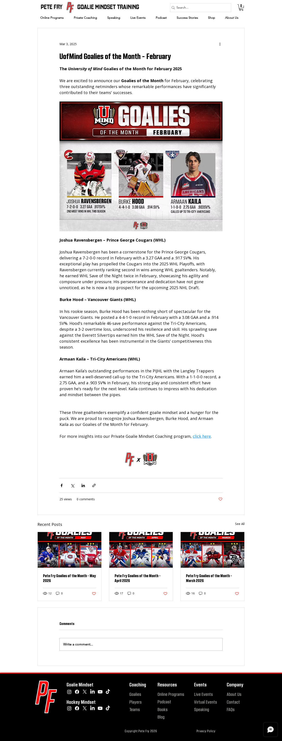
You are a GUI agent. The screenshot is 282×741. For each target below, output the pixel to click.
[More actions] (220, 44)
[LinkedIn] (92, 692)
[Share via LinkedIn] (83, 485)
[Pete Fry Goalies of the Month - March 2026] (212, 550)
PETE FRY (52, 6)
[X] (84, 692)
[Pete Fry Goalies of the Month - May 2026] (69, 550)
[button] (87, 18)
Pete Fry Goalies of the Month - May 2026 (69, 578)
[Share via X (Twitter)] (72, 485)
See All (240, 524)
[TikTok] (108, 692)
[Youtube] (100, 692)
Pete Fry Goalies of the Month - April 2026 (138, 578)
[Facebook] (77, 692)
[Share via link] (94, 485)
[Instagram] (69, 692)
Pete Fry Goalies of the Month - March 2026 (209, 578)
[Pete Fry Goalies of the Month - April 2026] (141, 550)
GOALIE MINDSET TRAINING (108, 6)
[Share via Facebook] (61, 485)
